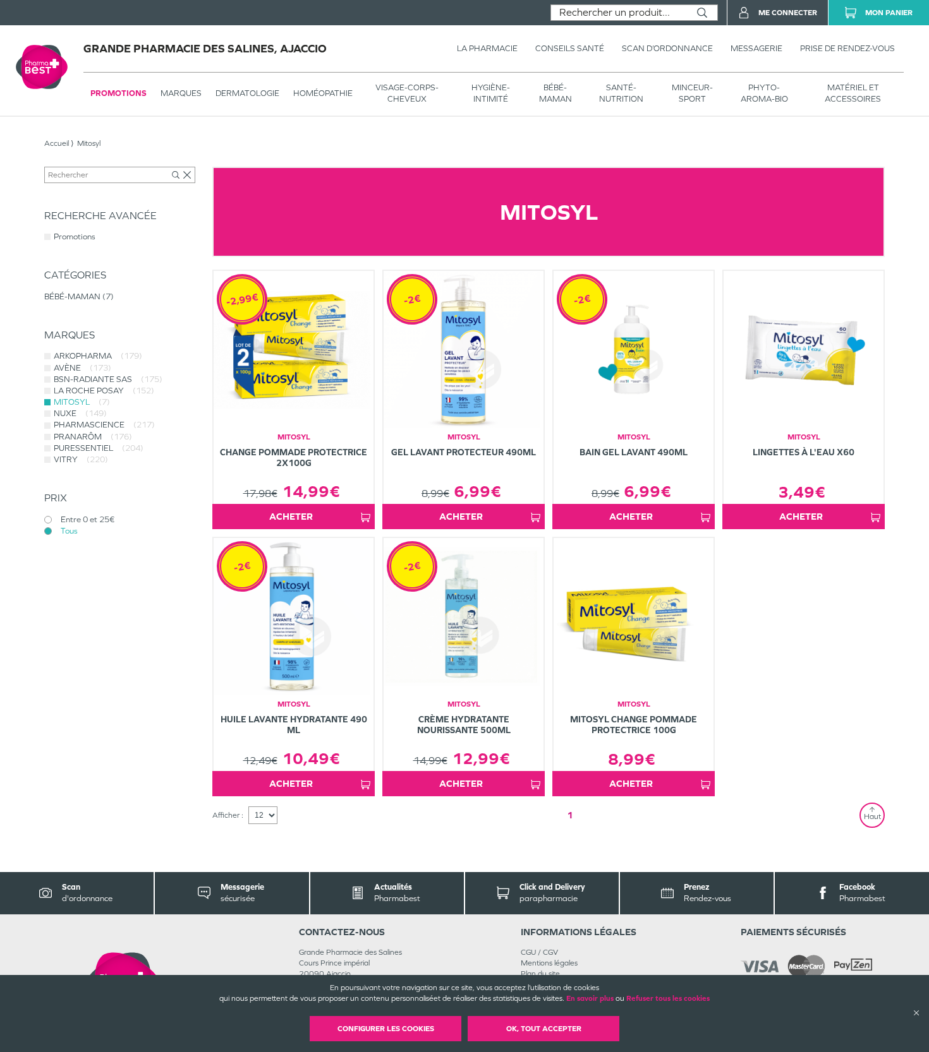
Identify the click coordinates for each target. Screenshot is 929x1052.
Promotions (118, 93)
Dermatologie (247, 93)
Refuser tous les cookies (668, 998)
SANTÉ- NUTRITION (621, 93)
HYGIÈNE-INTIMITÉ (490, 93)
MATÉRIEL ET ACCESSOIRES (853, 93)
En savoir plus (590, 998)
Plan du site (540, 973)
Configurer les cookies (385, 1028)
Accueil (56, 143)
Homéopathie (323, 93)
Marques (181, 93)
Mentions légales (549, 963)
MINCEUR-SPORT (692, 93)
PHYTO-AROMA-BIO (764, 93)
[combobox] (619, 12)
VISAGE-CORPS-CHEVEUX (407, 93)
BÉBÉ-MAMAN (555, 93)
